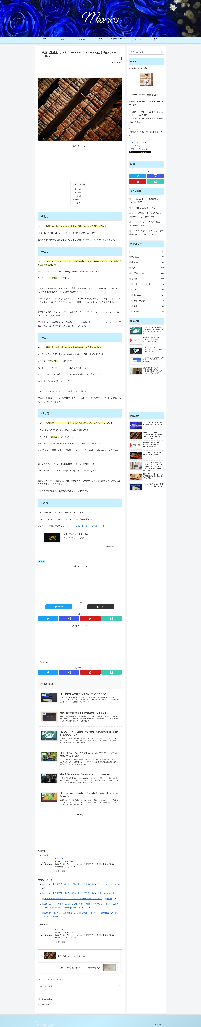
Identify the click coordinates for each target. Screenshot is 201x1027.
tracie (109, 899)
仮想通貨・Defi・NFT (147, 273)
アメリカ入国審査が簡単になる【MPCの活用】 (143, 200)
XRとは (78, 189)
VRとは (78, 192)
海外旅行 (147, 257)
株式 (147, 268)
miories (59, 858)
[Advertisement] (80, 70)
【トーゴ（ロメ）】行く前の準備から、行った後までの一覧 (145, 224)
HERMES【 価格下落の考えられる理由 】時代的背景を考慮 (69, 884)
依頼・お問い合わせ (139, 149)
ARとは (78, 196)
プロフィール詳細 (138, 142)
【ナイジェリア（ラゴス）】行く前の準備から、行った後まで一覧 (146, 232)
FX (149, 290)
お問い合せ (45, 1004)
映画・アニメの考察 (149, 284)
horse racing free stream (110, 884)
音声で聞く (135, 146)
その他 (42, 561)
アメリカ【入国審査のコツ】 (143, 208)
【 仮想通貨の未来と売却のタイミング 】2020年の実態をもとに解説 (73, 899)
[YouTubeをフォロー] (90, 618)
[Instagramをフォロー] (69, 618)
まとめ (77, 203)
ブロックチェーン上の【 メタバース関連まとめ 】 (83, 526)
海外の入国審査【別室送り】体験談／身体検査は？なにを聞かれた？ (146, 215)
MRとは (78, 199)
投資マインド (147, 262)
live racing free (106, 893)
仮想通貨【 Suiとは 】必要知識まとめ (60, 913)
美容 (149, 306)
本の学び (149, 295)
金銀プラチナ (149, 301)
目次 (77, 184)
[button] (119, 986)
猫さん (147, 251)
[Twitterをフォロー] (48, 618)
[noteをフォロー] (111, 618)
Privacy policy (46, 999)
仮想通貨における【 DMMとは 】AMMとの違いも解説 (67, 904)
